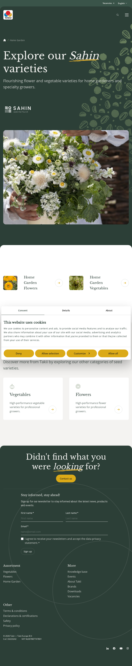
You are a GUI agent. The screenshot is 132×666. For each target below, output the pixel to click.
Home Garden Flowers (31, 282)
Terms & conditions (15, 611)
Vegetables (10, 571)
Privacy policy (11, 625)
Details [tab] (66, 310)
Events (72, 576)
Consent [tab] (23, 310)
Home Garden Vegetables (99, 282)
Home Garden (11, 581)
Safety (7, 621)
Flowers (8, 576)
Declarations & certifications (20, 616)
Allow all (113, 353)
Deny (19, 353)
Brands (72, 586)
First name (26, 512)
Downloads (74, 591)
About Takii (74, 581)
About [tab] (109, 310)
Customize (80, 353)
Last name (71, 512)
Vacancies (74, 596)
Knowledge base (77, 571)
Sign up (28, 551)
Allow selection (50, 353)
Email (24, 526)
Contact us (66, 478)
